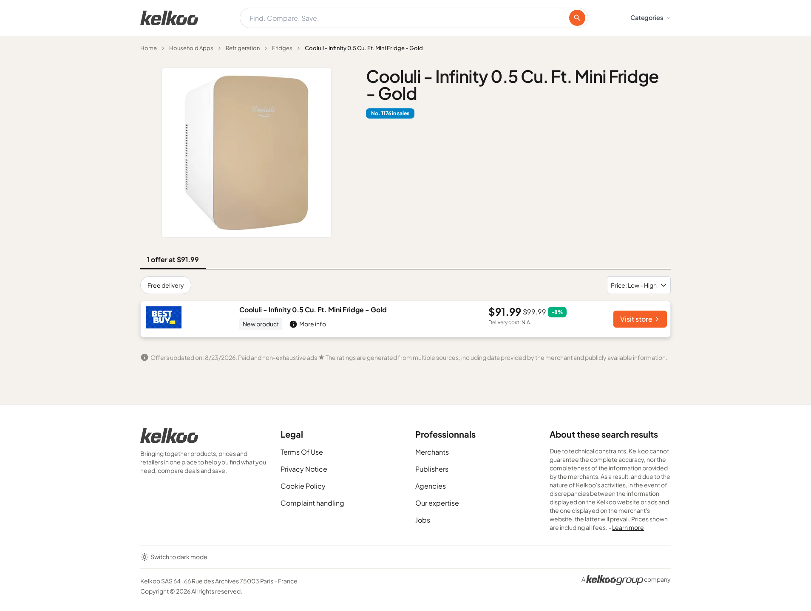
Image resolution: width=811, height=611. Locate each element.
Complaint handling (312, 502)
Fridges (282, 48)
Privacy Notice (304, 468)
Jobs (422, 519)
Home (148, 48)
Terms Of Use (302, 451)
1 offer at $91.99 (173, 259)
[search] (577, 18)
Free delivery (165, 285)
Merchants (432, 451)
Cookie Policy (303, 485)
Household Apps (191, 48)
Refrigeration (243, 48)
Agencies (430, 485)
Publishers (431, 468)
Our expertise (437, 502)
